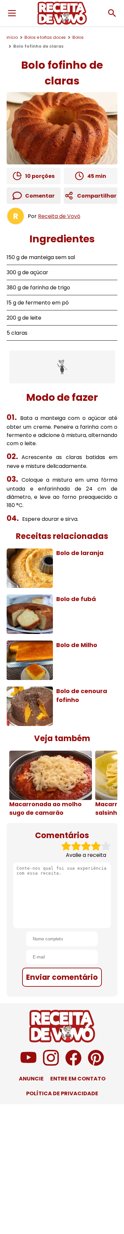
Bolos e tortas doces (45, 37)
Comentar (40, 196)
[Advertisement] (62, 367)
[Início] (62, 13)
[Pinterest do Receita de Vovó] (96, 1064)
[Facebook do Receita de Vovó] (73, 1064)
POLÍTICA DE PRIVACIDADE (62, 1093)
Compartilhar (96, 196)
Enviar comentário (62, 977)
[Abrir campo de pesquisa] (112, 13)
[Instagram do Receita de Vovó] (51, 1064)
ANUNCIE (31, 1078)
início (12, 37)
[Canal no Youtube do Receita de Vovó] (28, 1064)
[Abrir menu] (12, 13)
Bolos (78, 37)
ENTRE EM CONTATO (77, 1078)
